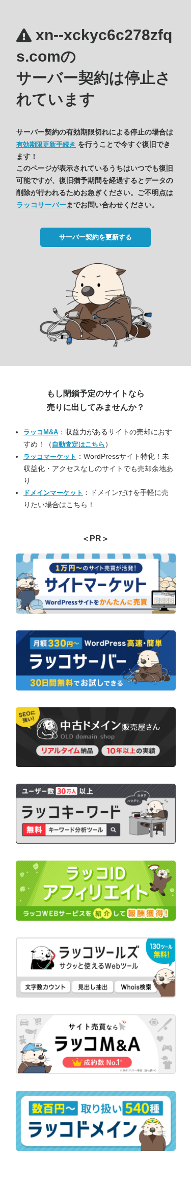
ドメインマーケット (53, 492)
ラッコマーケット (49, 456)
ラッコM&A (40, 432)
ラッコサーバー (41, 205)
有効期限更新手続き (46, 144)
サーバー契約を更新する (95, 237)
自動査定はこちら (78, 444)
